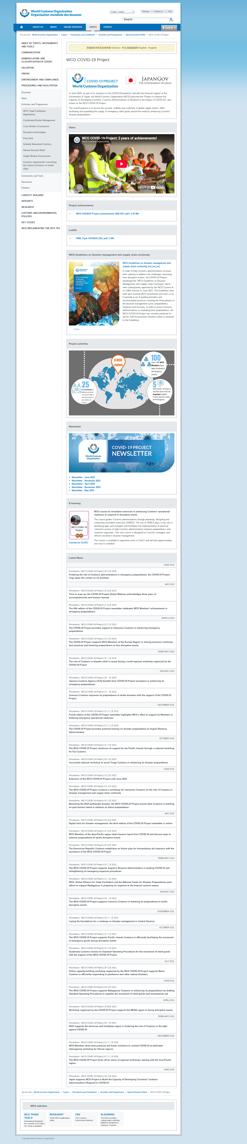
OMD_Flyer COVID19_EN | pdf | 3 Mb (95, 238)
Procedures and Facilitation (83, 35)
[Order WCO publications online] (69, 1124)
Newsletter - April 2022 (83, 484)
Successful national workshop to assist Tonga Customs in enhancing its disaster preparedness (118, 762)
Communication (31, 52)
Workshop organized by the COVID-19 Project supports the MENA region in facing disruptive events (121, 1010)
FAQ (170, 11)
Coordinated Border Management (39, 120)
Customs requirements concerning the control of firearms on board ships (39, 165)
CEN (77, 1114)
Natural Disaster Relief (135, 35)
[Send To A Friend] (173, 62)
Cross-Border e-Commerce (36, 126)
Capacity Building (33, 195)
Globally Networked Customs (37, 144)
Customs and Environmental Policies (39, 215)
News (24, 98)
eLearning (108, 1114)
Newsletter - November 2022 (86, 487)
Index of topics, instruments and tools (40, 45)
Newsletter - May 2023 (83, 490)
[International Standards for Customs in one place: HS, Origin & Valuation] (44, 1124)
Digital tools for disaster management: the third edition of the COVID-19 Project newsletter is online (120, 823)
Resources (27, 182)
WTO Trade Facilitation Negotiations (34, 113)
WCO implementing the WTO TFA (41, 228)
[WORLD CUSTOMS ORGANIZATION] (21, 27)
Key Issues (28, 222)
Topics (64, 35)
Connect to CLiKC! (78, 542)
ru (154, 266)
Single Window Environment (36, 156)
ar (158, 266)
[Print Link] (163, 61)
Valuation (28, 67)
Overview (26, 92)
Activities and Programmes (110, 35)
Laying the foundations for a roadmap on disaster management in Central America (112, 921)
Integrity (27, 201)
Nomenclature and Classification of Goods (37, 60)
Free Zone (28, 138)
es (150, 266)
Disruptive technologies (34, 132)
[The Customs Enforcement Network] (95, 1124)
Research (28, 207)
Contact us (158, 11)
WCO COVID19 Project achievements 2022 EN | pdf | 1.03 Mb (107, 213)
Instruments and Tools (32, 176)
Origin (25, 73)
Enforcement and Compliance (40, 79)
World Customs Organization (45, 35)
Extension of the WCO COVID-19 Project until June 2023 (98, 779)
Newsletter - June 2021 (83, 477)
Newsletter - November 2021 (86, 480)
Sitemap (146, 11)
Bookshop (56, 1114)
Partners (26, 188)
